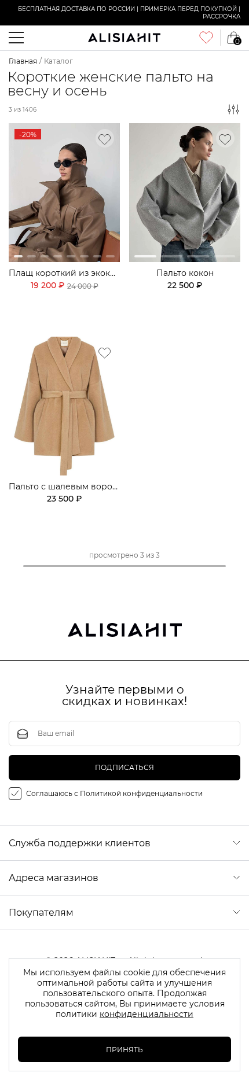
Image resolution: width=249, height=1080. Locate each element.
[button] (18, 256)
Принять (124, 1049)
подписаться (124, 767)
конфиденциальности (146, 1014)
